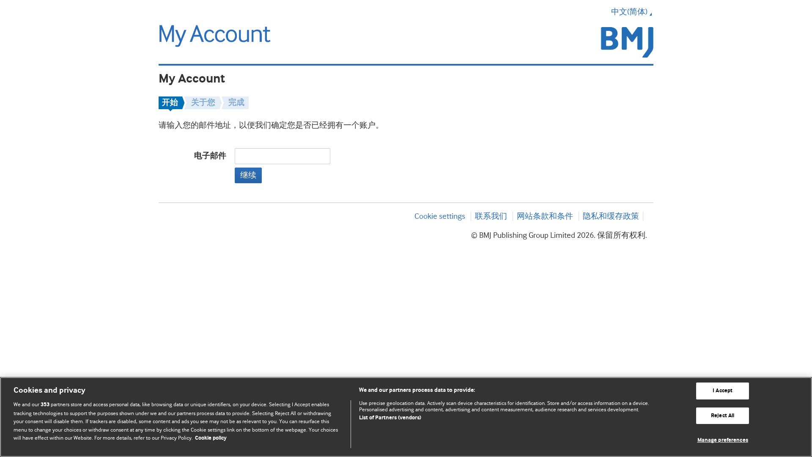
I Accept (722, 391)
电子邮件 (210, 156)
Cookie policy (211, 438)
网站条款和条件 (545, 216)
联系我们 (491, 216)
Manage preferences (722, 440)
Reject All (722, 416)
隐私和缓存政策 (611, 216)
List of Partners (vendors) (390, 418)
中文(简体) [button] (629, 12)
